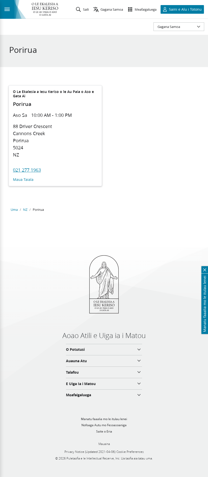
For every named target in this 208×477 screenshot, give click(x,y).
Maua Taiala (23, 180)
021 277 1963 (27, 170)
